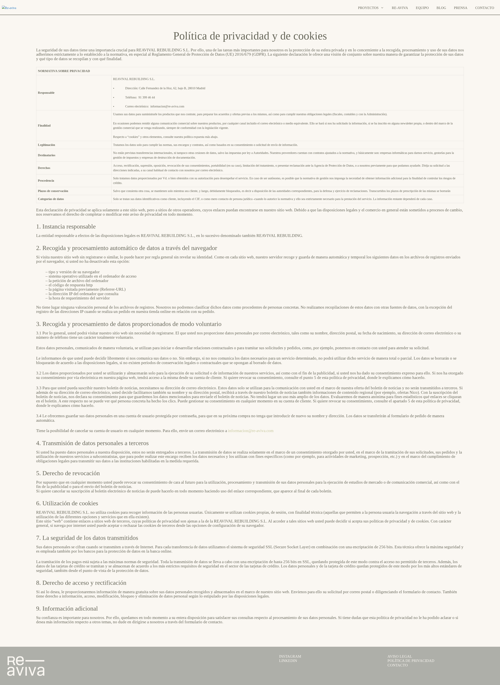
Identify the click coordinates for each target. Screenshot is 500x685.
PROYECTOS (368, 8)
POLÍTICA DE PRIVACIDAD (411, 661)
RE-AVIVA (400, 8)
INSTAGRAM (290, 656)
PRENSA (460, 8)
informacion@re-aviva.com (250, 430)
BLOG (441, 8)
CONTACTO (484, 8)
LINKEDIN (288, 661)
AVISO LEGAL (400, 656)
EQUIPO (422, 8)
